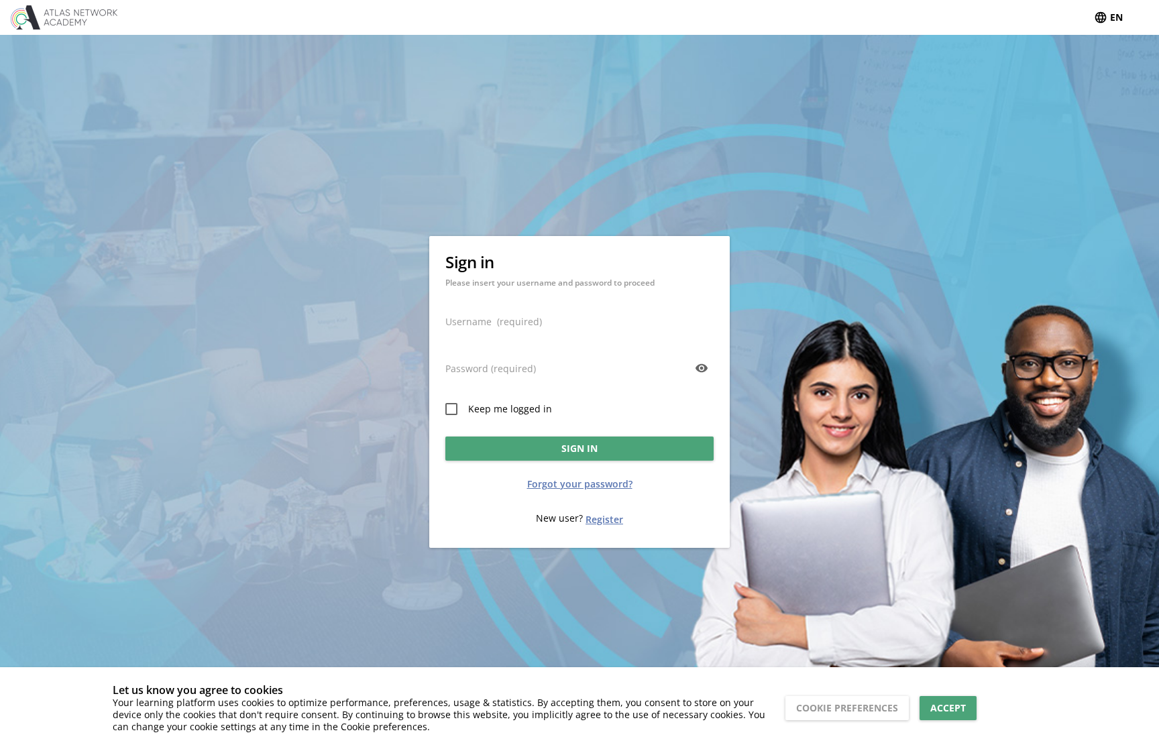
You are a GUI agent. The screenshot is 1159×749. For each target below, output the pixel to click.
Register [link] (604, 519)
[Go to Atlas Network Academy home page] (74, 17)
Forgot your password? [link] (579, 483)
